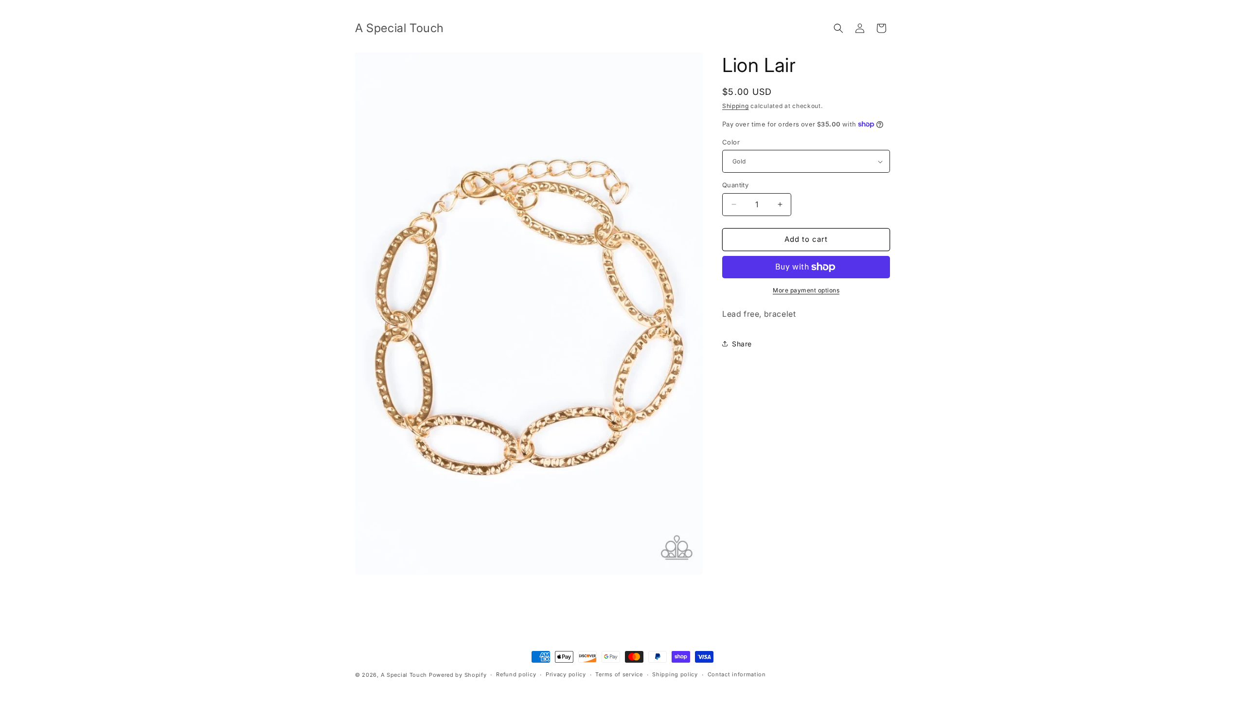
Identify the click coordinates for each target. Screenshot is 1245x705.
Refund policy (516, 674)
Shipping (735, 105)
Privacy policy (566, 674)
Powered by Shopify (458, 674)
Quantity (735, 185)
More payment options (806, 290)
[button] (838, 28)
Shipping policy (675, 674)
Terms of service (618, 674)
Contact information (737, 674)
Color (731, 142)
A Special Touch (404, 674)
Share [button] (742, 344)
